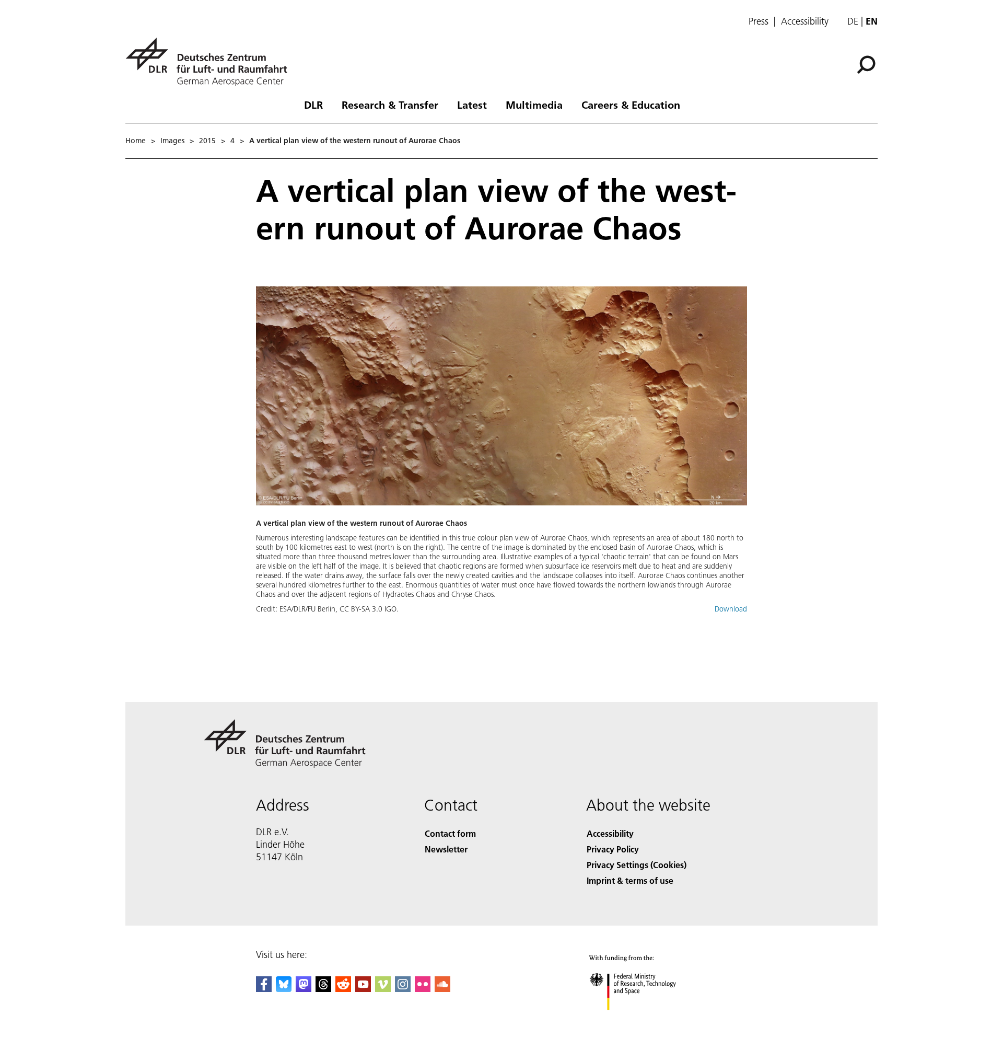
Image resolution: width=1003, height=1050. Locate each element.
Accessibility (805, 21)
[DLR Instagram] (403, 989)
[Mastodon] (303, 989)
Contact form (450, 833)
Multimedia (534, 104)
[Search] (867, 63)
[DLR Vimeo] (383, 989)
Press (758, 21)
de (852, 21)
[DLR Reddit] (343, 989)
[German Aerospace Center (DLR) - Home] (210, 62)
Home (135, 140)
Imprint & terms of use (630, 880)
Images (172, 140)
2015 (207, 140)
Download (731, 609)
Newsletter (446, 849)
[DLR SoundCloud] (442, 989)
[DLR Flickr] (422, 989)
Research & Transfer (390, 104)
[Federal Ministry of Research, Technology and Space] (647, 1020)
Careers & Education (630, 104)
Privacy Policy (613, 849)
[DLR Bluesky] (283, 989)
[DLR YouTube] (363, 989)
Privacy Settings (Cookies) (636, 864)
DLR (313, 104)
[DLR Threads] (323, 989)
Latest (472, 104)
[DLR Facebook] (264, 989)
